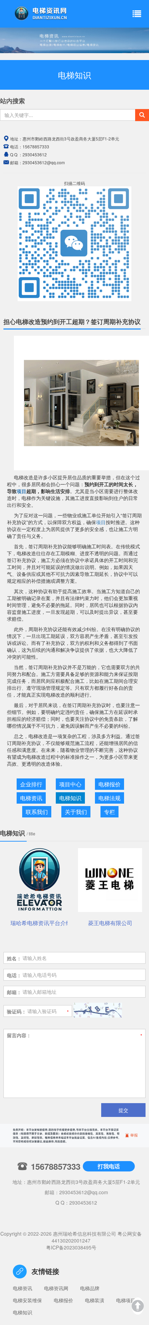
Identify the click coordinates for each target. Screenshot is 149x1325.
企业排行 (31, 784)
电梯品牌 (89, 1288)
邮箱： (14, 992)
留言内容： (19, 1035)
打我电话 (109, 1166)
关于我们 (76, 812)
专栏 (109, 812)
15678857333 (36, 146)
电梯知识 (70, 798)
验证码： (16, 1011)
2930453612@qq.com (83, 1192)
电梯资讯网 (56, 1288)
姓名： (14, 958)
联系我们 (37, 812)
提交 (123, 1110)
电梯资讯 (31, 798)
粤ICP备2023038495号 (71, 1247)
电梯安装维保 (27, 1300)
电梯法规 (109, 798)
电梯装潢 (94, 1300)
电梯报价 (109, 784)
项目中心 (70, 784)
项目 (21, 491)
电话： (14, 975)
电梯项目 (125, 1300)
